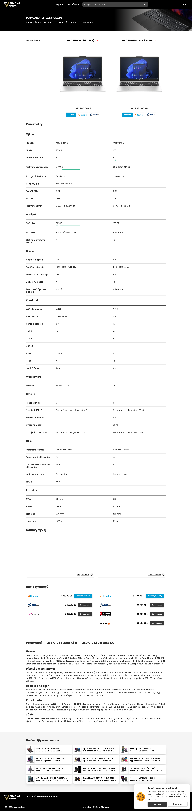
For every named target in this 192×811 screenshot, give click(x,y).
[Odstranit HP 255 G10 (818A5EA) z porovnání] (97, 40)
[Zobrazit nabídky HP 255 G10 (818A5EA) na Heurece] (82, 115)
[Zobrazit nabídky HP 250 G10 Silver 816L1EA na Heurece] (139, 115)
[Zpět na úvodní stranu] (11, 4)
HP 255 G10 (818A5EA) (80, 40)
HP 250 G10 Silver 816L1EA (137, 40)
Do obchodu (85, 605)
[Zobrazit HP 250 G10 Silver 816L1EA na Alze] (150, 115)
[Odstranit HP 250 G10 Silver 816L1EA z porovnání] (155, 40)
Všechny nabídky (83, 596)
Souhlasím (157, 804)
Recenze (71, 115)
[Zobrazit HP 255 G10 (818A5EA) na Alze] (94, 115)
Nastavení (178, 804)
